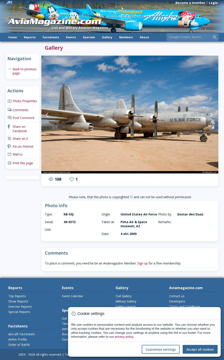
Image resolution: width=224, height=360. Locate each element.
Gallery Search (126, 306)
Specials (89, 37)
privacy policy (124, 336)
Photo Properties (22, 101)
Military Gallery (126, 301)
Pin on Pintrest (20, 146)
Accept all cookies (200, 349)
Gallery (107, 37)
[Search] (215, 37)
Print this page (20, 163)
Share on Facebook (17, 128)
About (144, 37)
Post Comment (20, 118)
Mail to (15, 154)
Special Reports (19, 312)
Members (126, 37)
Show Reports (18, 301)
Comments (17, 110)
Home (12, 37)
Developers (177, 301)
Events (71, 37)
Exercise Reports (20, 306)
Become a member (190, 3)
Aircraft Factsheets (21, 334)
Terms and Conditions (184, 306)
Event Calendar (72, 296)
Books (66, 334)
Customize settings (161, 349)
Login (213, 3)
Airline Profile (17, 339)
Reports (30, 37)
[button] (53, 115)
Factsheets (51, 37)
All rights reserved (48, 354)
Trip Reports (17, 296)
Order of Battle (19, 345)
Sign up (142, 263)
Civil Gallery (123, 296)
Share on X (17, 138)
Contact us (176, 296)
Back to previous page (22, 71)
